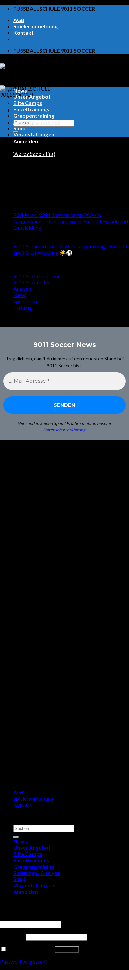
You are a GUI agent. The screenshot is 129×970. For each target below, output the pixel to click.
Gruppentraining (33, 115)
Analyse (22, 288)
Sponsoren (25, 301)
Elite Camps (27, 103)
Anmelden (66, 949)
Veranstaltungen (33, 134)
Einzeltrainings (31, 109)
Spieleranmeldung (35, 26)
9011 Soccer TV (31, 282)
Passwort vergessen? (24, 961)
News (20, 90)
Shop (19, 128)
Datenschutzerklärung (64, 429)
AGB (18, 20)
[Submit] (16, 837)
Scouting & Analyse (36, 122)
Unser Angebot (32, 96)
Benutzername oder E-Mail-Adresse (42, 917)
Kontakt (23, 32)
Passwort (12, 936)
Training (22, 307)
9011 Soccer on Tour (36, 276)
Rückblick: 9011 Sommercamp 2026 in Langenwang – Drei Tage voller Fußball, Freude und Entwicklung (70, 221)
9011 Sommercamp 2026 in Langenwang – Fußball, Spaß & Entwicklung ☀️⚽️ (70, 249)
